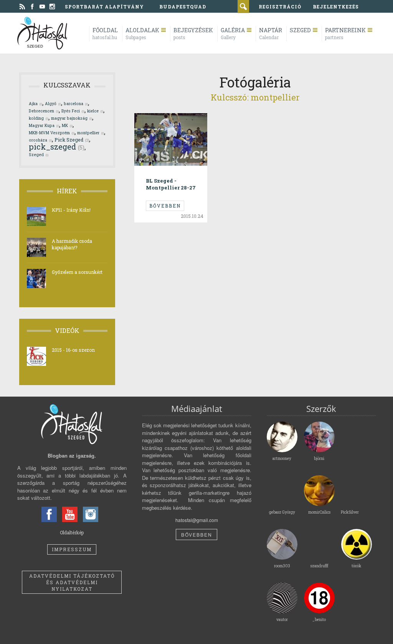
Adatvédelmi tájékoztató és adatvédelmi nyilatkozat (72, 582)
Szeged (38, 154)
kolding (38, 118)
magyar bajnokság (71, 118)
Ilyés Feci (72, 111)
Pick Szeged (71, 140)
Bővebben (165, 206)
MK (67, 125)
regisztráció (280, 6)
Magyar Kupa (44, 125)
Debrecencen (44, 111)
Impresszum (72, 549)
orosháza (40, 140)
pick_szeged (56, 147)
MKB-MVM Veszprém (51, 132)
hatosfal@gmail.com (196, 520)
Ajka (35, 103)
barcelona (76, 103)
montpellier (90, 132)
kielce (95, 111)
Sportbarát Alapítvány (104, 6)
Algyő (53, 103)
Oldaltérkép (72, 532)
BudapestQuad (182, 6)
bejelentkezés (336, 6)
